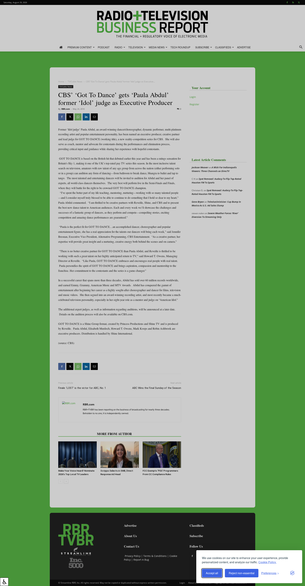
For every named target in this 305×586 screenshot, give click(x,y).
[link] (4, 582)
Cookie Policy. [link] (267, 562)
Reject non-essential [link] (242, 573)
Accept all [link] (212, 573)
